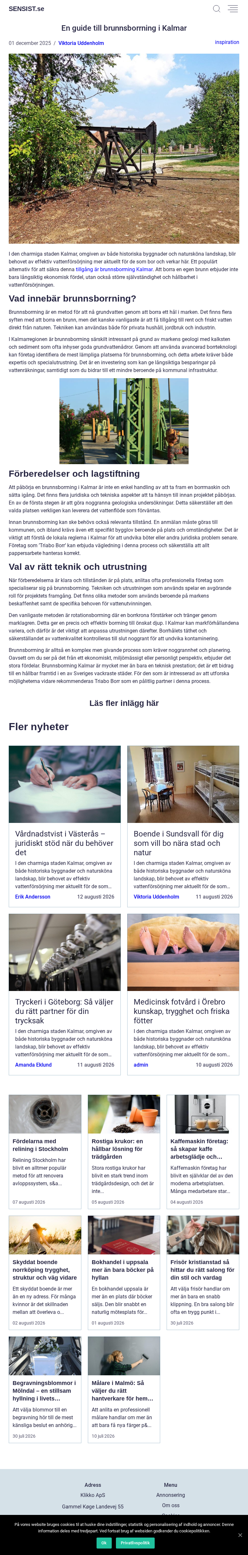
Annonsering (170, 1495)
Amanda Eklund (33, 1065)
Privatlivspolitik (135, 1542)
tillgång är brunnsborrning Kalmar (114, 269)
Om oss (171, 1505)
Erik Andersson (32, 897)
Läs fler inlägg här (124, 703)
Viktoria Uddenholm (81, 43)
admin (141, 1065)
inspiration (227, 42)
